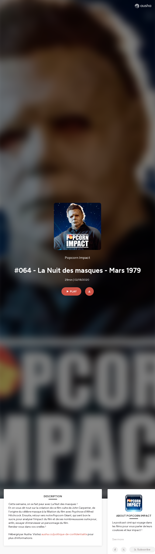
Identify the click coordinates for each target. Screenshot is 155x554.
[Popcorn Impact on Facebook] (115, 549)
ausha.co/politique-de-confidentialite (64, 534)
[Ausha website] (143, 6)
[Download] (89, 291)
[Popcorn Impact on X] (123, 549)
